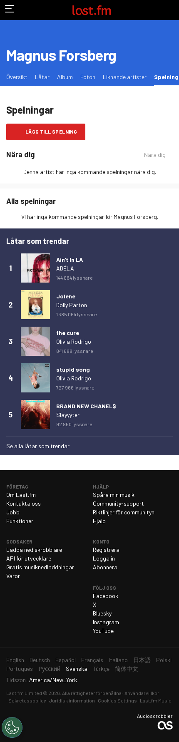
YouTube (103, 630)
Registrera (106, 549)
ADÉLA (65, 268)
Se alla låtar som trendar (38, 445)
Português (19, 668)
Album (65, 76)
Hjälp (99, 520)
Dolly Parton (71, 304)
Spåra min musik (113, 494)
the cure (67, 332)
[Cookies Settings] (12, 727)
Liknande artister (125, 76)
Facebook (105, 595)
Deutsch (40, 659)
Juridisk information (72, 700)
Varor (13, 575)
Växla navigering (10, 10)
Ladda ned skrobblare (34, 549)
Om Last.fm (21, 494)
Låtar (42, 76)
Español (65, 659)
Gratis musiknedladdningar (40, 567)
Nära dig (155, 154)
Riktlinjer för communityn (123, 512)
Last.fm (91, 10)
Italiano (118, 659)
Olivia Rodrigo (73, 341)
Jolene (65, 296)
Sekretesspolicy (27, 700)
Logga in (104, 558)
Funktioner (19, 520)
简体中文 (126, 668)
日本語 (142, 659)
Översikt (16, 76)
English (15, 659)
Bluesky (102, 613)
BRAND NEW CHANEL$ (86, 405)
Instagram (106, 621)
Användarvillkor (141, 693)
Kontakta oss (23, 503)
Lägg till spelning (51, 131)
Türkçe (101, 668)
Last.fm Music (156, 700)
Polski (164, 659)
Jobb (13, 512)
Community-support (118, 503)
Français (92, 659)
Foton (87, 76)
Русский (49, 668)
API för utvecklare (28, 558)
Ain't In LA (69, 259)
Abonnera (105, 567)
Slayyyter (68, 414)
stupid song (73, 369)
